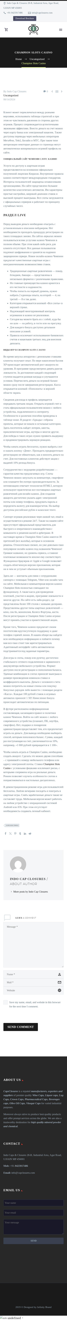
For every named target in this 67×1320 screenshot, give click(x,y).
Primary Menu (61, 29)
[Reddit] (30, 833)
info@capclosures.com (42, 13)
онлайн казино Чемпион (12, 825)
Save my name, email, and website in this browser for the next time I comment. (34, 1004)
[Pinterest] (15, 833)
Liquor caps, (51, 1095)
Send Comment (20, 1027)
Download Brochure (24, 18)
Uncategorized (10, 95)
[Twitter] (10, 833)
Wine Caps (38, 1095)
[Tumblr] (20, 833)
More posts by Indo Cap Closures (30, 891)
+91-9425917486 (15, 13)
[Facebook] (5, 833)
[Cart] (6, 30)
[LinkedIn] (25, 833)
